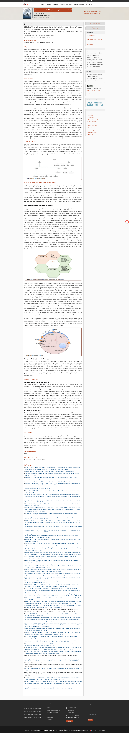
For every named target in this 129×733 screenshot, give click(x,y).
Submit (90, 719)
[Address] (23, 1)
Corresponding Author (30, 40)
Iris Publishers (33, 707)
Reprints (48, 714)
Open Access (90, 44)
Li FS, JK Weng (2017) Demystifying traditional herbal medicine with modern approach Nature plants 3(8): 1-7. (50, 471)
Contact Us (89, 4)
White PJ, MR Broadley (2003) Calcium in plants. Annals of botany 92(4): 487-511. (44, 607)
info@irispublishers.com (73, 717)
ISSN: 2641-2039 (91, 35)
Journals (55, 4)
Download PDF (95, 23)
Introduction (91, 115)
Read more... (38, 719)
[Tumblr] (98, 1)
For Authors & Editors (65, 4)
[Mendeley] (100, 1)
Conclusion (90, 127)
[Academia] (103, 1)
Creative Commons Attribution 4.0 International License (56, 730)
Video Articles (49, 717)
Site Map (78, 1)
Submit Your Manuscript (52, 712)
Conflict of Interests (92, 132)
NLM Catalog (41, 1)
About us (48, 709)
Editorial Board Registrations (53, 710)
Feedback (69, 721)
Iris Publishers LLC (27, 730)
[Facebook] (91, 1)
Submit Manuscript (79, 4)
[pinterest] (90, 1)
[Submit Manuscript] (127, 221)
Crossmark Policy (71, 1)
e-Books (48, 715)
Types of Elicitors (92, 117)
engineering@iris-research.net (92, 13)
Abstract (95, 28)
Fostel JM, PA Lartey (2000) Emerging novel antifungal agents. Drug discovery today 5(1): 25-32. (48, 481)
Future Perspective (92, 125)
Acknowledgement (92, 130)
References (90, 134)
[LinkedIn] (95, 1)
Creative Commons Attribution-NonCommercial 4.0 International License (94, 92)
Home (42, 4)
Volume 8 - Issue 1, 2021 (92, 41)
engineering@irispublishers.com (93, 11)
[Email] (25, 1)
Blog (86, 1)
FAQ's (82, 1)
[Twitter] (93, 1)
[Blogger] (97, 1)
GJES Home (47, 17)
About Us (49, 4)
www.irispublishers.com (79, 730)
